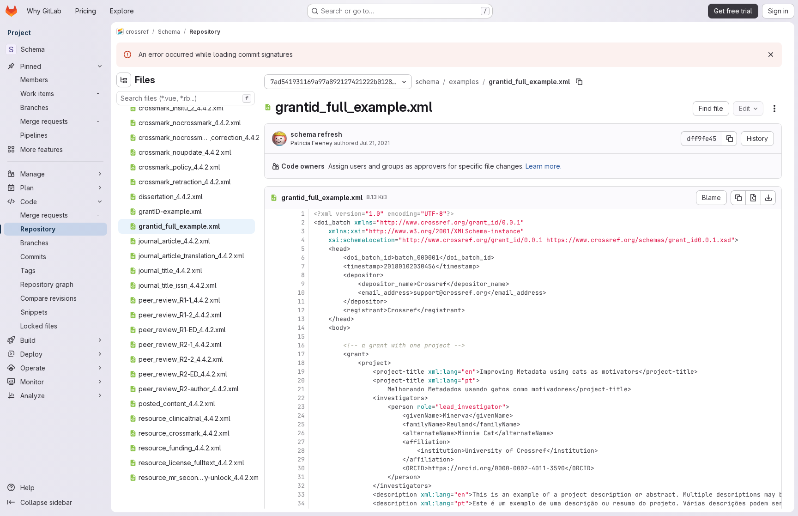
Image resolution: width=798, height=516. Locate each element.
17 (301, 354)
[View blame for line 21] (272, 389)
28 (301, 451)
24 (301, 415)
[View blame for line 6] (272, 257)
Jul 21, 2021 (375, 143)
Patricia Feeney (311, 143)
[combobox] (185, 98)
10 (301, 293)
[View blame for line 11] (272, 301)
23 (301, 407)
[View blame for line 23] (272, 406)
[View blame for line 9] (272, 283)
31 (301, 477)
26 (301, 433)
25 (301, 424)
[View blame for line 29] (272, 459)
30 (301, 468)
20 (301, 380)
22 (301, 398)
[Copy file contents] (738, 197)
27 (301, 442)
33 (301, 494)
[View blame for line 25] (272, 424)
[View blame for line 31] (272, 477)
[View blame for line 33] (272, 494)
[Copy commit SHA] (729, 138)
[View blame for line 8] (272, 275)
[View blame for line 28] (272, 450)
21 (301, 389)
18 (301, 363)
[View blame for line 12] (272, 310)
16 (301, 345)
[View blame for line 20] (272, 380)
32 (301, 486)
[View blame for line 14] (272, 327)
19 (301, 372)
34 (301, 503)
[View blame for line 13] (272, 319)
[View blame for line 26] (272, 433)
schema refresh (316, 134)
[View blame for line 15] (272, 336)
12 (301, 310)
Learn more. (544, 166)
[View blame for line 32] (272, 485)
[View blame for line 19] (272, 371)
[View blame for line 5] (272, 248)
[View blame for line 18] (272, 362)
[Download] (768, 197)
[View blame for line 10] (272, 292)
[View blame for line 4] (272, 240)
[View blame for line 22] (272, 398)
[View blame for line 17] (272, 354)
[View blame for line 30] (272, 468)
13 (301, 319)
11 (301, 301)
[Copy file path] (579, 81)
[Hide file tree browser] (123, 80)
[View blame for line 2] (272, 222)
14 (301, 328)
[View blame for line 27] (272, 441)
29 (301, 459)
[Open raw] (753, 197)
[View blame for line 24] (272, 415)
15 (301, 336)
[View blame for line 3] (272, 231)
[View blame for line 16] (272, 345)
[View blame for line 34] (272, 503)
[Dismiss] (770, 54)
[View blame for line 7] (272, 266)
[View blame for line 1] (272, 213)
